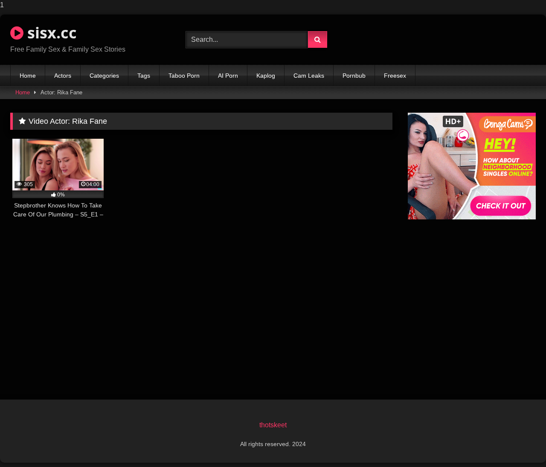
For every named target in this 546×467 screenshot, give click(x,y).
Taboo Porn (184, 75)
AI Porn (228, 75)
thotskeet (273, 425)
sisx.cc (50, 32)
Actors (62, 75)
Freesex (395, 75)
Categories (104, 75)
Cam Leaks (308, 75)
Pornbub (354, 75)
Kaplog (265, 75)
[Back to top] (519, 443)
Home (28, 75)
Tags (143, 75)
